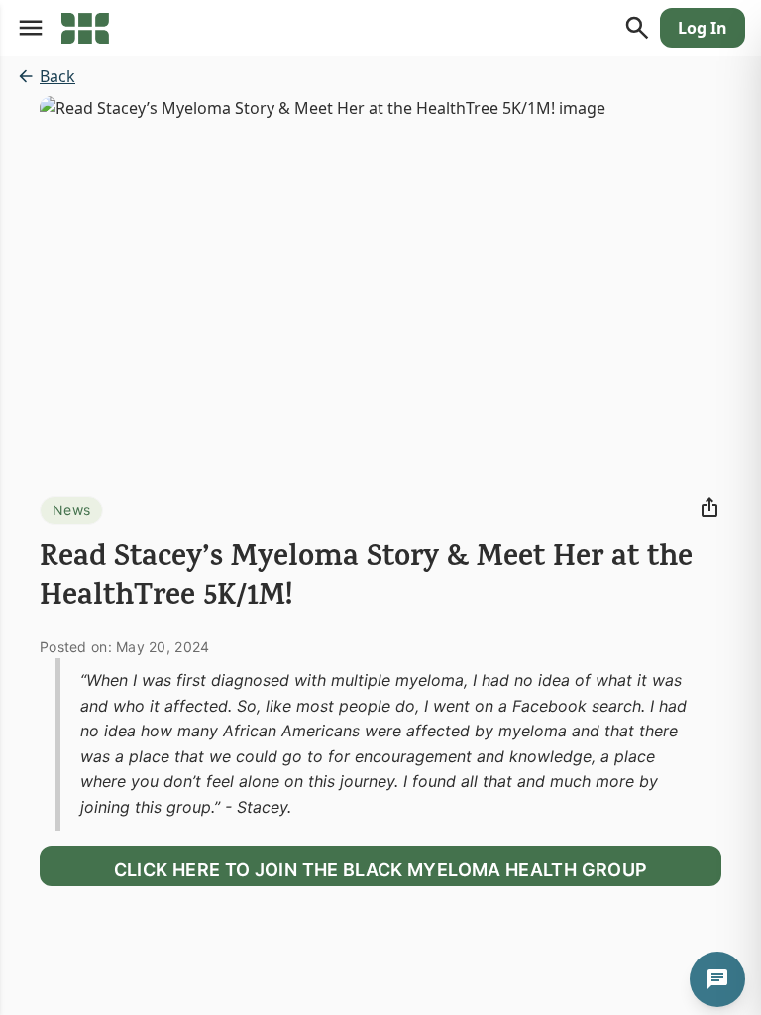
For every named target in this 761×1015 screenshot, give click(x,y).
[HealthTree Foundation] (85, 28)
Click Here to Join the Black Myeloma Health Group (381, 869)
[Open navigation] (31, 28)
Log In (702, 28)
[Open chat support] (717, 979)
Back (57, 76)
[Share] (709, 507)
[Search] (637, 28)
